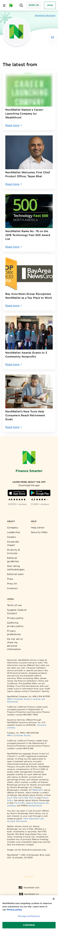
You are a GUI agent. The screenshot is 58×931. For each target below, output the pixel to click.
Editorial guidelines (13, 560)
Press (10, 579)
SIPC (41, 790)
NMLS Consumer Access (19, 699)
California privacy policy (15, 624)
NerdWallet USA (31, 887)
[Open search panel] (21, 5)
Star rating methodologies (15, 568)
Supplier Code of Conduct (17, 612)
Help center (37, 527)
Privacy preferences (14, 633)
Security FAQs (39, 532)
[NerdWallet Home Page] (12, 5)
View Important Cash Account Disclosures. (25, 819)
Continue (29, 925)
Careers (11, 537)
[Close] (53, 898)
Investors (12, 588)
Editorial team (15, 574)
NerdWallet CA (31, 894)
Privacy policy (15, 618)
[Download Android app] (39, 493)
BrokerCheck (35, 805)
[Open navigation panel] (4, 5)
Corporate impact (13, 543)
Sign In (34, 5)
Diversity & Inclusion (13, 551)
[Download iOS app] (17, 493)
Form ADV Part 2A (27, 798)
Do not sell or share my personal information (15, 644)
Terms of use (14, 605)
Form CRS (12, 798)
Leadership (13, 532)
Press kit (12, 583)
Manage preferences (29, 916)
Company (12, 527)
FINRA (34, 790)
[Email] (52, 37)
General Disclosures (35, 803)
